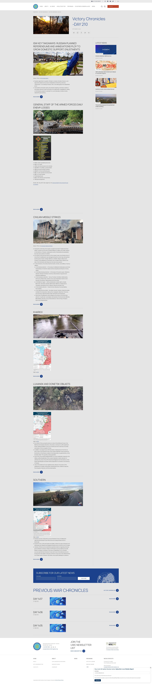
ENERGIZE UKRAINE (90, 664)
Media (93, 6)
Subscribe (98, 680)
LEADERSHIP (54, 667)
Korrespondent (44, 78)
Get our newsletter (38, 664)
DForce (56, 680)
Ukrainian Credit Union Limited (113, 649)
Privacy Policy (60, 680)
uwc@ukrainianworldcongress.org (50, 649)
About (34, 661)
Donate (111, 6)
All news (52, 6)
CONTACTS (35, 667)
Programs (70, 6)
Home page (35, 12)
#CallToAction (61, 6)
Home (41, 6)
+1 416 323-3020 (46, 647)
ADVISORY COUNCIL (56, 664)
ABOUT (46, 6)
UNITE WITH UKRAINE (90, 661)
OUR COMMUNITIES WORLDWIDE (58, 661)
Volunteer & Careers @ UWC (82, 6)
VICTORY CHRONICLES (43, 12)
